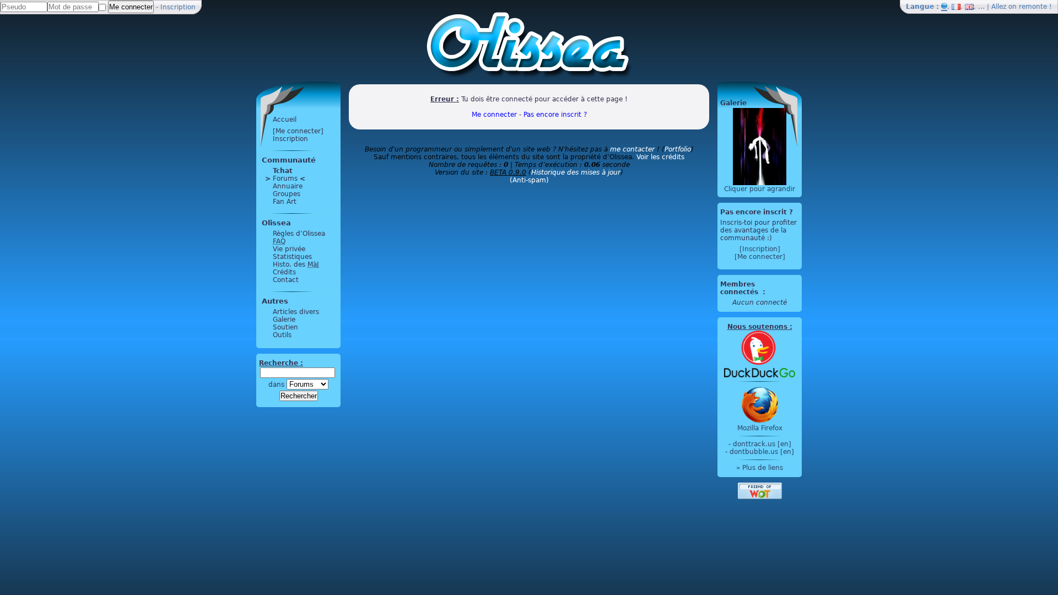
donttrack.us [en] (762, 444)
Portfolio (678, 149)
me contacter (632, 149)
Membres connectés (740, 288)
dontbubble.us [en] (762, 452)
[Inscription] (759, 249)
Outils (282, 335)
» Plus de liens (759, 468)
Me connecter (494, 114)
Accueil (284, 119)
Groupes (286, 194)
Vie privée (289, 249)
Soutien (285, 327)
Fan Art (284, 201)
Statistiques (292, 257)
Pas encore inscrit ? (555, 114)
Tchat (283, 171)
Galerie (284, 319)
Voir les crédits (660, 157)
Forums (285, 178)
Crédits (284, 272)
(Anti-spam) (529, 180)
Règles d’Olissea (299, 233)
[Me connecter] (298, 131)
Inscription (178, 7)
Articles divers (296, 312)
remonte (1033, 6)
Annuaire (288, 186)
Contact (286, 280)
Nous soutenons (757, 327)
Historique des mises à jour (575, 172)
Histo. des (296, 264)
